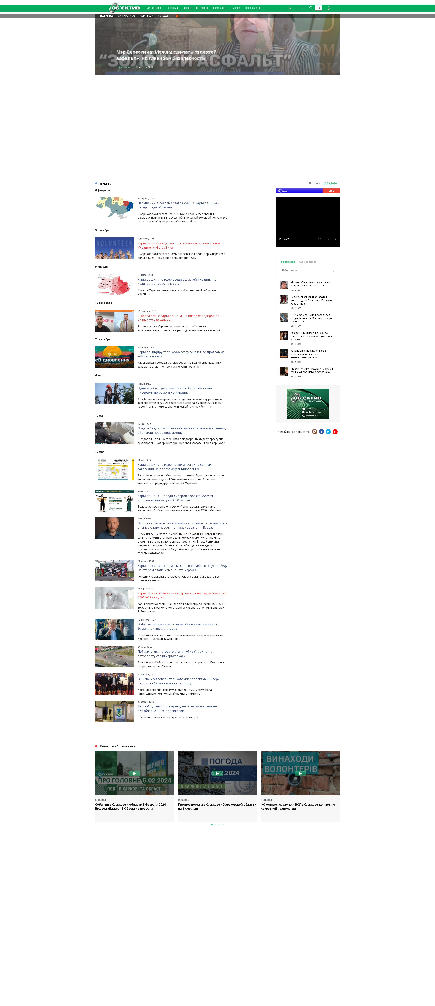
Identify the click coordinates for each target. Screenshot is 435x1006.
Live (290, 8)
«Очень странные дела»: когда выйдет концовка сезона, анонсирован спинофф (308, 354)
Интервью (202, 7)
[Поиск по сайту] (311, 8)
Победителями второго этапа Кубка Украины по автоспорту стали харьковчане (175, 653)
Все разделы (252, 7)
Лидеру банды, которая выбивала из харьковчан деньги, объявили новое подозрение (182, 430)
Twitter (328, 431)
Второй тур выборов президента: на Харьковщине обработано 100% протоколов (177, 708)
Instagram (314, 431)
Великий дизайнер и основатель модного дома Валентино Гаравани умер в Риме (311, 300)
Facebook (321, 431)
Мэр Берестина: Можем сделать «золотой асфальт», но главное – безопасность (166, 55)
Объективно (154, 7)
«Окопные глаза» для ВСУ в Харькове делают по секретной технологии (298, 806)
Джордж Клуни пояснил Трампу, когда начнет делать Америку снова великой (312, 336)
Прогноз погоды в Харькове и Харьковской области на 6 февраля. (217, 806)
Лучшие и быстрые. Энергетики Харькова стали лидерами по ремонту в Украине (175, 390)
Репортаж (172, 7)
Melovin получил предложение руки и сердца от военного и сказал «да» (312, 370)
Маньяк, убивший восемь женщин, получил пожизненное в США (311, 284)
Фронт (187, 7)
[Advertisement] (217, 98)
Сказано (235, 7)
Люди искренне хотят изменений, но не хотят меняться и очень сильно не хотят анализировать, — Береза (183, 525)
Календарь (219, 7)
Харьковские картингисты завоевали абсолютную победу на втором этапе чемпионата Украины (182, 568)
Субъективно (307, 261)
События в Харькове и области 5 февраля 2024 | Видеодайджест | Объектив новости (131, 806)
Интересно (288, 261)
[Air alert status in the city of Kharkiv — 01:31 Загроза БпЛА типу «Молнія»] (177, 15)
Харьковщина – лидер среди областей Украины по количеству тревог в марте (177, 281)
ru (304, 8)
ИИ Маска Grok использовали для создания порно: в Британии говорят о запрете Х (312, 318)
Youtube (335, 431)
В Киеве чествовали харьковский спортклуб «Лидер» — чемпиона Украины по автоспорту (180, 681)
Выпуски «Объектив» (117, 746)
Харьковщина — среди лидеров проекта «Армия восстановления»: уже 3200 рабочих (175, 498)
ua (297, 8)
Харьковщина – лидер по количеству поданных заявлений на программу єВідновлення (174, 466)
